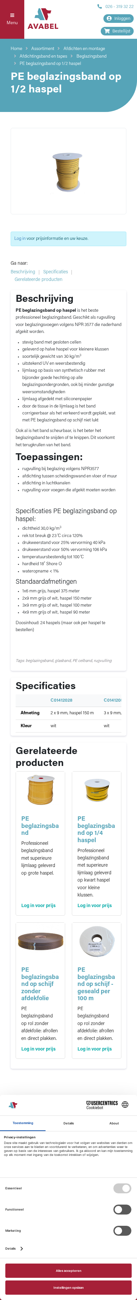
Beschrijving (23, 272)
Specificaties (55, 272)
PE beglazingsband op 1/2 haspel (50, 64)
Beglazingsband (91, 56)
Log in (20, 239)
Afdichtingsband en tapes (43, 56)
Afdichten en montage (84, 49)
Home (16, 49)
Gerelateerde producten (39, 279)
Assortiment (42, 49)
